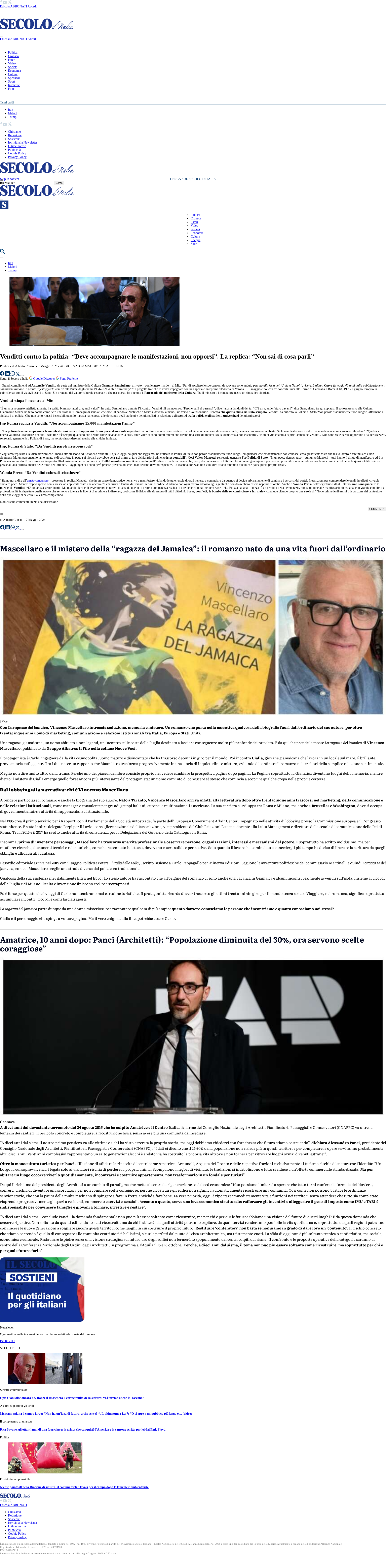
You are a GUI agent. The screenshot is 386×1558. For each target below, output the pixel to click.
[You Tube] (5, 2)
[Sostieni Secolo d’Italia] (42, 1320)
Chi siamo (14, 131)
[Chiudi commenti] (1, 514)
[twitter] (9, 2)
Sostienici (14, 139)
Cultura (12, 74)
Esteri (11, 59)
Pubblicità (14, 149)
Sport (11, 81)
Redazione (15, 135)
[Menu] (1, 199)
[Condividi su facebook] (2, 374)
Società (12, 67)
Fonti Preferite (68, 378)
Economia (14, 70)
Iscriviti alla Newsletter (22, 142)
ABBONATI (18, 6)
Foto (11, 88)
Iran (10, 109)
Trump (12, 117)
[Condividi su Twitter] (18, 374)
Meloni (12, 113)
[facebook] (1, 2)
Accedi (32, 6)
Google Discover (44, 378)
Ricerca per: (7, 182)
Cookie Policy (17, 153)
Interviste (14, 85)
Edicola (5, 6)
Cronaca (13, 56)
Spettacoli (14, 78)
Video (12, 63)
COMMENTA (376, 509)
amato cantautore (37, 480)
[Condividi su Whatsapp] (13, 374)
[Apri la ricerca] (2, 252)
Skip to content (9, 179)
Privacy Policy (17, 157)
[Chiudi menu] (1, 36)
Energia (195, 240)
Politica (12, 52)
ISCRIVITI (7, 1341)
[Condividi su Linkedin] (7, 374)
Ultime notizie (17, 146)
